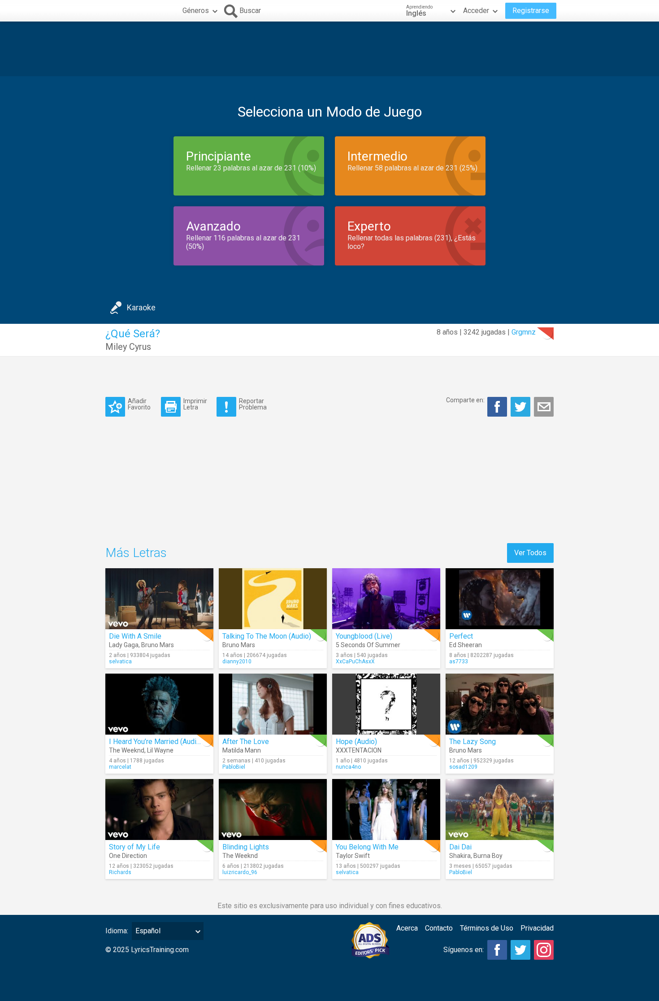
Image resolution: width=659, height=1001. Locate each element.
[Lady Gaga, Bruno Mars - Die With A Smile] (159, 598)
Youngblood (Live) (364, 636)
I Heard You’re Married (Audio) (156, 741)
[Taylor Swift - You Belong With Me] (386, 809)
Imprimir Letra (195, 403)
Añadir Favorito (139, 403)
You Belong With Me (367, 847)
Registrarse (530, 10)
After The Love (245, 741)
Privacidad (537, 928)
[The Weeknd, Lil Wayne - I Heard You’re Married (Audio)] (159, 704)
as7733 (458, 661)
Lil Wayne (160, 750)
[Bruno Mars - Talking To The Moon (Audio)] (273, 598)
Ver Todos (530, 552)
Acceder (476, 10)
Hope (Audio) (356, 741)
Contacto (439, 928)
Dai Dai (460, 847)
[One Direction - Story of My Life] (159, 809)
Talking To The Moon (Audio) (266, 636)
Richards (120, 872)
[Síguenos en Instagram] (544, 950)
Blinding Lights (245, 847)
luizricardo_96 (239, 872)
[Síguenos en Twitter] (520, 950)
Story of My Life (134, 847)
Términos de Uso (486, 928)
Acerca (407, 928)
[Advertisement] (329, 49)
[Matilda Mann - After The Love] (273, 704)
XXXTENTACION (359, 750)
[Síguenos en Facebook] (497, 950)
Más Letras (136, 552)
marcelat (120, 767)
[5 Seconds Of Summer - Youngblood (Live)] (386, 598)
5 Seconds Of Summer (368, 644)
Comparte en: (465, 400)
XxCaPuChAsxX (355, 661)
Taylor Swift (353, 855)
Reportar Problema (253, 403)
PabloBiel (233, 767)
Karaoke (141, 307)
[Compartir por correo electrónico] (544, 407)
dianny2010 (236, 661)
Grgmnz (524, 332)
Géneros (195, 10)
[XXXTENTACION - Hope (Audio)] (386, 704)
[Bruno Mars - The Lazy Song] (500, 704)
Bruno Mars (157, 644)
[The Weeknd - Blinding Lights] (273, 809)
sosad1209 (463, 767)
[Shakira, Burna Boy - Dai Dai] (500, 809)
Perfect (461, 636)
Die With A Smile (135, 636)
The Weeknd (126, 750)
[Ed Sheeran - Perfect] (500, 598)
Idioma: (116, 931)
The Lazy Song (472, 741)
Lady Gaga (124, 644)
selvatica (120, 661)
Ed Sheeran (465, 644)
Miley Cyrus (128, 346)
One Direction (128, 855)
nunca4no (348, 767)
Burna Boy (488, 855)
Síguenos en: (463, 949)
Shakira (460, 855)
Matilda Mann (241, 750)
